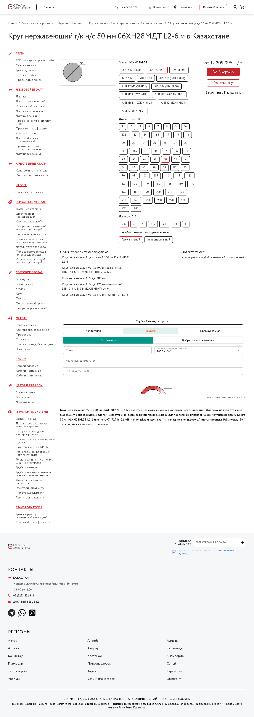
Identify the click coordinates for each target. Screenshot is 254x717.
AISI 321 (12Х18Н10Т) (173, 103)
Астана (13, 648)
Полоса (21, 298)
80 (174, 167)
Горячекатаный (131, 240)
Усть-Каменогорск (101, 678)
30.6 (134, 151)
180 (135, 192)
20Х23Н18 (146, 78)
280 (183, 200)
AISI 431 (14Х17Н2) (133, 111)
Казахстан (185, 7)
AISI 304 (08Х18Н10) (166, 86)
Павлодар (15, 663)
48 (155, 159)
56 (123, 167)
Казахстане (232, 92)
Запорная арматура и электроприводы (30, 433)
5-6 (176, 224)
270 (171, 200)
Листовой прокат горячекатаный (27, 140)
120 (189, 176)
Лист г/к (21, 96)
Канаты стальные (27, 325)
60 (133, 167)
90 (123, 176)
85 (185, 167)
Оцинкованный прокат (31, 303)
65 (143, 167)
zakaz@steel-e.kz (26, 602)
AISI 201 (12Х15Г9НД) (172, 78)
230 (124, 200)
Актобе (93, 640)
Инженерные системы (32, 412)
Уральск (14, 678)
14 (145, 135)
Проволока (23, 334)
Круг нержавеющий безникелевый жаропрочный (212, 257)
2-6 (124, 224)
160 (181, 184)
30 (123, 151)
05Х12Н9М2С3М (131, 70)
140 (146, 184)
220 (182, 192)
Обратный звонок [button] (213, 7)
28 (185, 143)
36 (176, 151)
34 (156, 151)
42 (134, 159)
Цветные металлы (29, 385)
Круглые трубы (26, 75)
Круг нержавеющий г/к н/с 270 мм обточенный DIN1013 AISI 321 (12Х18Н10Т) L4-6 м (92, 286)
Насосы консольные (29, 192)
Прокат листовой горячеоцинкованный (30, 148)
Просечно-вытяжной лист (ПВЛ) (33, 122)
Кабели (21, 359)
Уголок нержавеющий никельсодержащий (30, 261)
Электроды (23, 349)
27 (175, 143)
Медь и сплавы (26, 392)
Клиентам (159, 7)
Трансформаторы (29, 507)
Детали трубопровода (31, 247)
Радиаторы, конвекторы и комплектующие (33, 453)
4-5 (153, 224)
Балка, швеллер (26, 284)
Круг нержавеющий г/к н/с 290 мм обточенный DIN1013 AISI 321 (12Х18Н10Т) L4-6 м (92, 270)
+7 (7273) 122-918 (131, 7)
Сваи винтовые (26, 65)
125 (124, 184)
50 (165, 159)
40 (123, 159)
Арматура (22, 279)
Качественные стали (31, 164)
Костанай (94, 656)
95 (133, 176)
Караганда (174, 648)
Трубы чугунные (26, 70)
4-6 (164, 224)
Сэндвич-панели (26, 418)
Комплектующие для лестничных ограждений (32, 241)
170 (192, 184)
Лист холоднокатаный (31, 101)
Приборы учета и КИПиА (33, 447)
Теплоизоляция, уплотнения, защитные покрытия (34, 461)
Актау (12, 640)
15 (167, 135)
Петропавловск (99, 663)
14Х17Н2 (127, 78)
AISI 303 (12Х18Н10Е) (134, 86)
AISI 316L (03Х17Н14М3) (169, 95)
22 (133, 143)
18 (187, 135)
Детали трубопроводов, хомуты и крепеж (32, 425)
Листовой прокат (29, 90)
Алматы (172, 640)
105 (156, 176)
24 (144, 143)
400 (136, 208)
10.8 (124, 135)
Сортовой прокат (29, 272)
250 (148, 200)
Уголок (20, 289)
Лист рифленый (26, 116)
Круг (19, 293)
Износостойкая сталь (30, 106)
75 (164, 167)
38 (186, 151)
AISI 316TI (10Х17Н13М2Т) (137, 103)
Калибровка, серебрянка (32, 329)
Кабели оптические (29, 375)
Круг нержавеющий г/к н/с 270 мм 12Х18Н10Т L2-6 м (96, 295)
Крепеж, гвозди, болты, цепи (34, 344)
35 (166, 151)
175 (124, 192)
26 (164, 143)
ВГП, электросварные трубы (35, 60)
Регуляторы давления (30, 497)
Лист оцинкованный (29, 111)
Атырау (93, 648)
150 (158, 184)
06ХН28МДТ (157, 70)
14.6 (156, 135)
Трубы (20, 54)
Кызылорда (175, 656)
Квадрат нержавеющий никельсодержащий (31, 228)
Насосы (21, 185)
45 (144, 159)
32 (145, 151)
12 (135, 135)
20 (123, 143)
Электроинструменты (30, 488)
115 (178, 176)
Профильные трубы (29, 79)
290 (124, 208)
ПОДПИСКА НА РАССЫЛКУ (182, 543)
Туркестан (174, 671)
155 (169, 184)
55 (185, 159)
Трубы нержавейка (28, 209)
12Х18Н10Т (179, 70)
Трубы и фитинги (27, 467)
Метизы (21, 318)
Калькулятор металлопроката (219, 397)
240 (136, 200)
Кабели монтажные (29, 370)
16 (177, 135)
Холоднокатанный (158, 240)
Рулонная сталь (26, 133)
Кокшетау (15, 656)
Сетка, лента (24, 339)
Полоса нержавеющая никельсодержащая (31, 253)
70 (154, 167)
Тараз (91, 671)
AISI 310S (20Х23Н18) (134, 95)
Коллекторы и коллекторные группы (35, 441)
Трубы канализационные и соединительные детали (33, 474)
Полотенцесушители (30, 492)
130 (135, 184)
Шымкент (174, 678)
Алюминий (23, 397)
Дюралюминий (25, 402)
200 (158, 192)
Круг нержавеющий (29, 221)
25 (154, 143)
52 (175, 159)
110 (167, 176)
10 (185, 127)
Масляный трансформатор (33, 522)
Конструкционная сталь (31, 170)
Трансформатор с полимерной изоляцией (32, 516)
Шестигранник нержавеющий (25, 215)
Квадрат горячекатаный (31, 308)
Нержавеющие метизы (31, 234)
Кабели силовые (27, 366)
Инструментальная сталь (32, 175)
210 (170, 192)
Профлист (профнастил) (32, 128)
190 (147, 192)
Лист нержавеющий (29, 154)
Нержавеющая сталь (31, 202)
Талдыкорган (18, 671)
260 (159, 200)
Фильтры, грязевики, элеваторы (29, 482)
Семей (171, 663)
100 (144, 176)
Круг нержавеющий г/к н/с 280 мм (84, 278)
